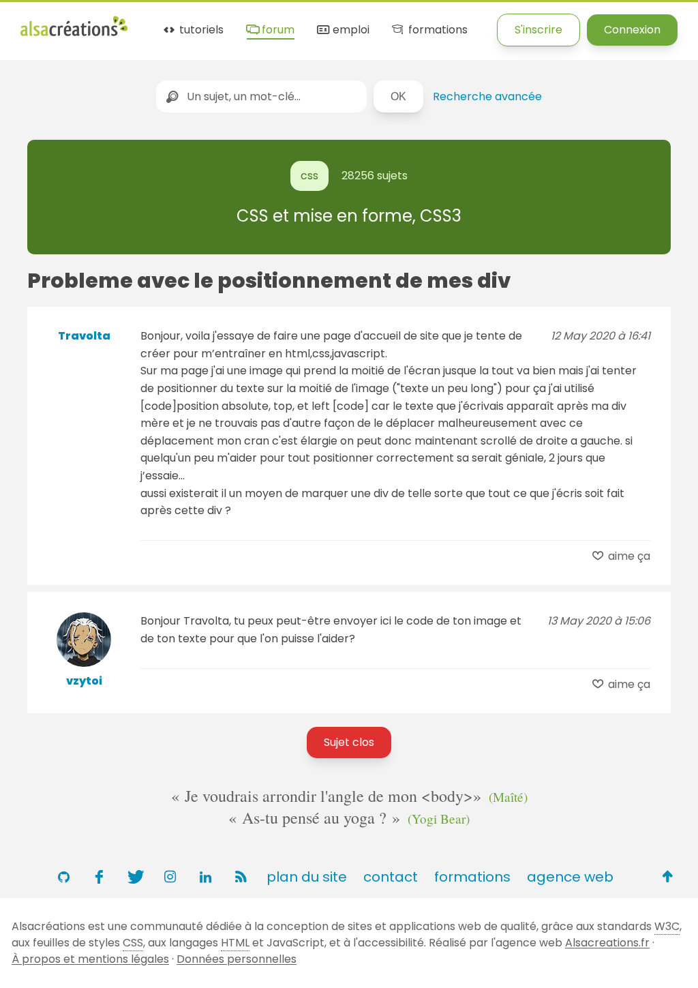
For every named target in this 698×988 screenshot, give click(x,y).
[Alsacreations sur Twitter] (134, 876)
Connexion (632, 30)
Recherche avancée (487, 96)
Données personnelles (237, 959)
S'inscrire (538, 30)
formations (436, 30)
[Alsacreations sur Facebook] (98, 876)
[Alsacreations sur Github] (63, 876)
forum (276, 30)
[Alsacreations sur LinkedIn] (205, 876)
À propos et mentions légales (90, 959)
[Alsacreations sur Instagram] (169, 876)
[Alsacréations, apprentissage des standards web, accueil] (73, 34)
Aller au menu (57, 22)
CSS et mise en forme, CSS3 (349, 216)
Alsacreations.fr (607, 942)
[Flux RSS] (240, 876)
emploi (349, 30)
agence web (570, 876)
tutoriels (200, 30)
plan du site (307, 876)
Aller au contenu (154, 22)
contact (390, 876)
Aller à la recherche (268, 22)
